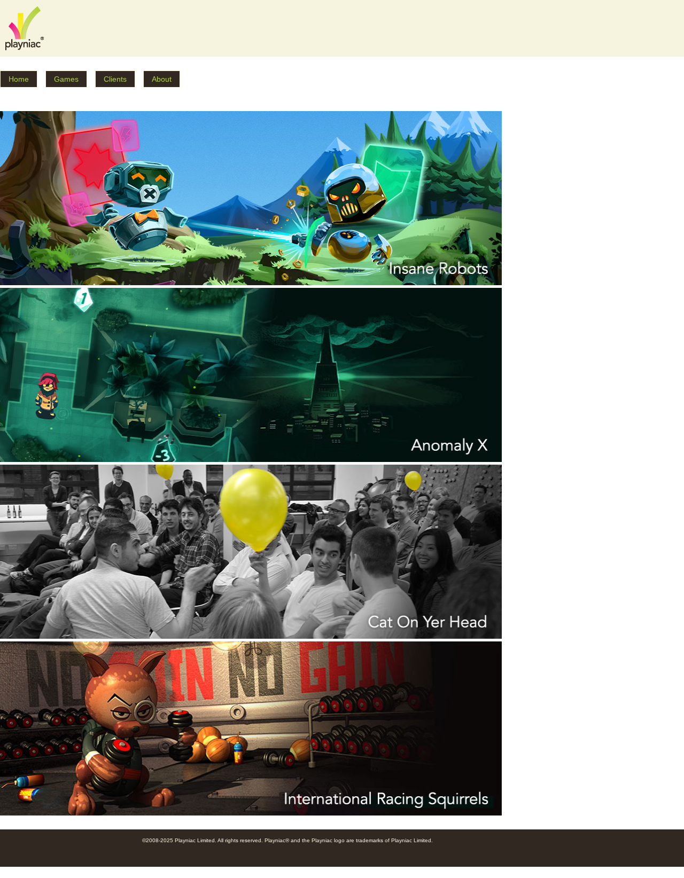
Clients (115, 79)
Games (66, 79)
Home (19, 79)
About (162, 79)
